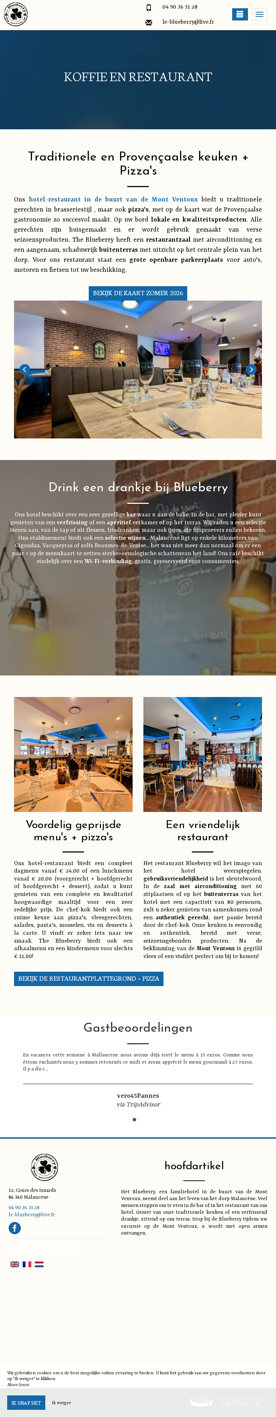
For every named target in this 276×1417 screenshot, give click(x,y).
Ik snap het (26, 1402)
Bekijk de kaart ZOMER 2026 (138, 292)
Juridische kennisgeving (35, 1251)
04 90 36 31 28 (180, 7)
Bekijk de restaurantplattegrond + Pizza (88, 978)
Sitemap (71, 1251)
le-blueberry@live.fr (188, 22)
